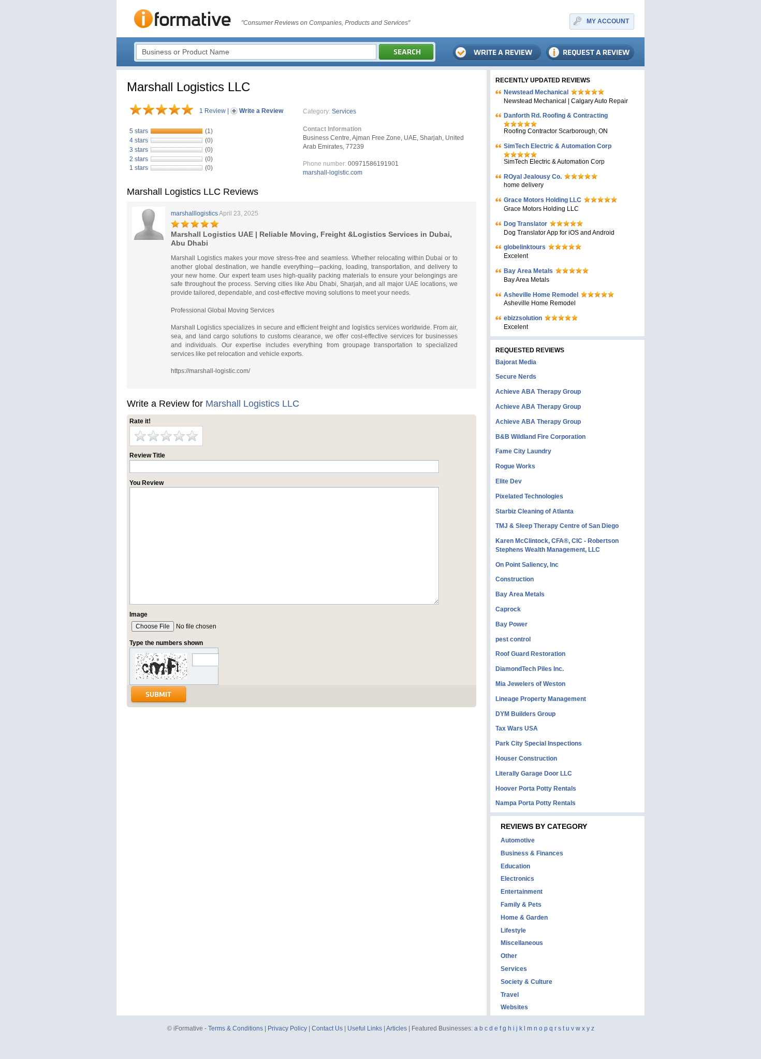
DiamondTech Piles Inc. (529, 668)
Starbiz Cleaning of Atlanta (534, 511)
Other (509, 956)
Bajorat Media (515, 362)
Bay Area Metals (528, 271)
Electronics (517, 878)
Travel (510, 994)
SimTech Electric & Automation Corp (557, 146)
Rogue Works (515, 466)
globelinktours (525, 247)
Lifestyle (513, 930)
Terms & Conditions (235, 1028)
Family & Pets (521, 904)
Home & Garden (524, 917)
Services (344, 111)
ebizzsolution (523, 318)
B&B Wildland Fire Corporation (540, 436)
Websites (514, 1007)
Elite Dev (508, 481)
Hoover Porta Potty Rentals (535, 788)
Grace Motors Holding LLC (542, 200)
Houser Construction (526, 758)
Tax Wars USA (516, 728)
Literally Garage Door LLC (533, 773)
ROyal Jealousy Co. (533, 176)
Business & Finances (532, 853)
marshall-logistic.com (332, 172)
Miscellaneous (522, 943)
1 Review (212, 111)
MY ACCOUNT (608, 21)
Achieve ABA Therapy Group (538, 391)
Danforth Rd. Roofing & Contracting (556, 115)
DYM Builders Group (525, 714)
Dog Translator (525, 223)
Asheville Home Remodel (541, 294)
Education (515, 866)
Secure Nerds (515, 376)
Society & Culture (526, 981)
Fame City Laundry (523, 451)
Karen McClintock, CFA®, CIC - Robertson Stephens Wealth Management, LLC (557, 545)
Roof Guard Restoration (530, 653)
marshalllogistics (194, 213)
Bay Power (511, 624)
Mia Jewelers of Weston (530, 684)
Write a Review (261, 111)
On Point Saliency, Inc (527, 564)
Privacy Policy (287, 1028)
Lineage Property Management (540, 699)
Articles (396, 1028)
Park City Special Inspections (538, 743)
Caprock (508, 609)
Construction (514, 579)
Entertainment (522, 891)
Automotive (518, 840)
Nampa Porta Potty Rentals (535, 803)
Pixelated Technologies (529, 496)
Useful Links (364, 1028)
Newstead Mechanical (536, 92)
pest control (513, 639)
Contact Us (327, 1028)
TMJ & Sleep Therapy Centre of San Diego (557, 526)
